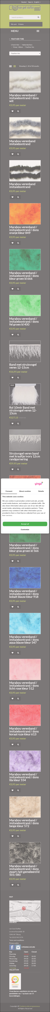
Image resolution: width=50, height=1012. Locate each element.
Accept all (25, 524)
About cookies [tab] (25, 491)
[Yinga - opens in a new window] (39, 483)
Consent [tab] (9, 491)
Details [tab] (41, 491)
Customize (25, 529)
